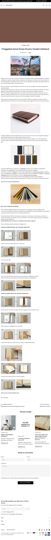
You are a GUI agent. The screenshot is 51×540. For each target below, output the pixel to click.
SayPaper (7, 533)
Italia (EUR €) (12, 529)
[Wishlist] (43, 5)
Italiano (2, 530)
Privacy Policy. (19, 514)
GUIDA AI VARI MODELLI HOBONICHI (7, 435)
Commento (4, 463)
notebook (14, 172)
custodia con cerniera (38, 172)
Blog (30, 52)
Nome (2, 457)
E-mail (28, 457)
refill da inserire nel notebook (30, 175)
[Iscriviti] (28, 509)
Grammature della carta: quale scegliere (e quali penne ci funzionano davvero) (41, 437)
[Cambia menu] (1, 5)
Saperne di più (4, 443)
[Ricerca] (46, 5)
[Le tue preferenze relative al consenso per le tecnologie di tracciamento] (1, 405)
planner (15, 173)
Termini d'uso (12, 514)
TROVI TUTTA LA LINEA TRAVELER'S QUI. (10, 181)
